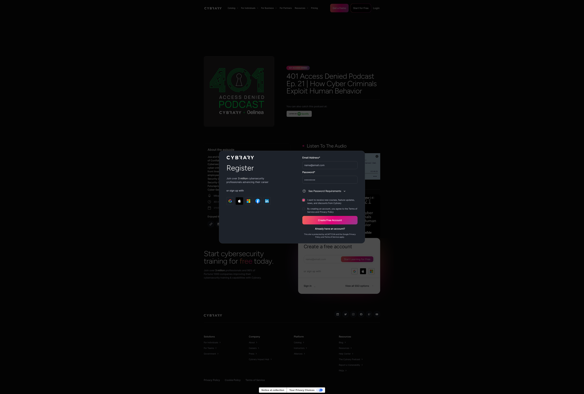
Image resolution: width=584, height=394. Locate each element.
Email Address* (311, 157)
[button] (325, 191)
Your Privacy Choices (302, 390)
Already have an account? (330, 228)
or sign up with (235, 190)
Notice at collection (272, 390)
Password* (308, 172)
